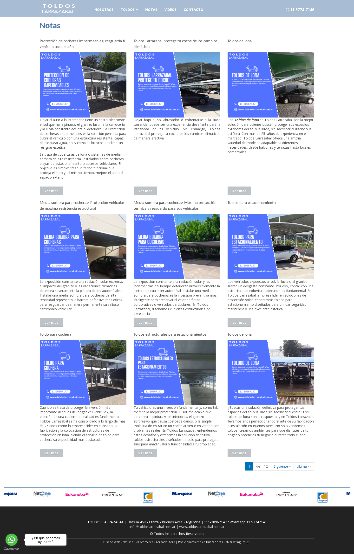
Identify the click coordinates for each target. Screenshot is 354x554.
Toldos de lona (240, 41)
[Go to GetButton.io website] (11, 549)
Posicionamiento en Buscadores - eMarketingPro (212, 542)
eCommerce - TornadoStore (155, 542)
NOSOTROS (103, 9)
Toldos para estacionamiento (252, 203)
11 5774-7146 (301, 9)
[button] (248, 542)
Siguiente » (282, 466)
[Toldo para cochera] (83, 372)
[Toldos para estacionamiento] (271, 246)
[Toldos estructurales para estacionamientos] (177, 372)
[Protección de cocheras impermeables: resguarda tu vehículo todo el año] (83, 85)
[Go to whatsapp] (12, 540)
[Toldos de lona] (271, 85)
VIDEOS (170, 9)
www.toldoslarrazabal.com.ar (201, 526)
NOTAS (151, 9)
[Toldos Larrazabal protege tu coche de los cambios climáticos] (177, 85)
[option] (22, 494)
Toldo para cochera (55, 334)
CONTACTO (193, 9)
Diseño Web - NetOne (118, 542)
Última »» (304, 466)
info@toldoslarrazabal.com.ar (152, 526)
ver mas (52, 190)
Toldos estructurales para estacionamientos (170, 334)
